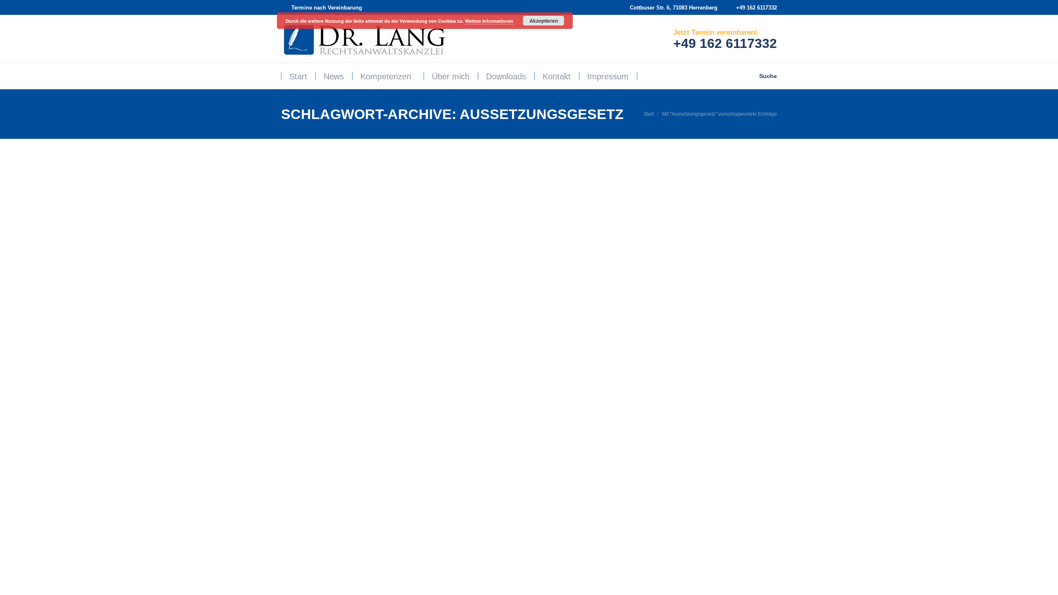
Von (328, 311)
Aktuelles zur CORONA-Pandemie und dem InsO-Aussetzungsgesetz (447, 297)
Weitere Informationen (489, 21)
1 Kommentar (413, 311)
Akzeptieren (543, 20)
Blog (296, 311)
